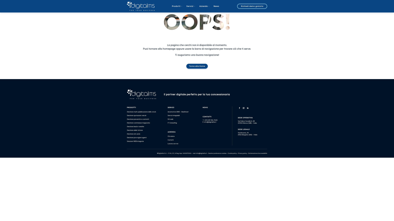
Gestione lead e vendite (135, 126)
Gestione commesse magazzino (138, 123)
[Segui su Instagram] (243, 108)
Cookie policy (232, 153)
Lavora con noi (173, 144)
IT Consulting (172, 123)
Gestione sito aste (133, 134)
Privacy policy (242, 153)
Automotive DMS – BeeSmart (178, 112)
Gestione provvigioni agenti (137, 138)
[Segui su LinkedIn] (247, 108)
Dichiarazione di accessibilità (257, 153)
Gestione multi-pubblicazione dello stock (141, 112)
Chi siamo (171, 136)
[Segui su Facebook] (239, 108)
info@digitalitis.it (210, 122)
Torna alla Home (197, 66)
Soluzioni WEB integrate (135, 141)
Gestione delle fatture (135, 130)
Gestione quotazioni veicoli (136, 115)
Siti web (170, 119)
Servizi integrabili (174, 115)
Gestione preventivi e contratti (138, 119)
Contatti (171, 140)
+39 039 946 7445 (211, 120)
